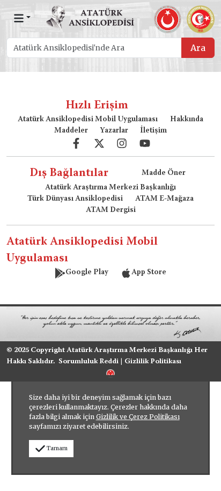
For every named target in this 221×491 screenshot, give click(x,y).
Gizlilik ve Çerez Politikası (138, 417)
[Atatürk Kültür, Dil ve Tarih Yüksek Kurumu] (110, 372)
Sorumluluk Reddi (88, 361)
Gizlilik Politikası (152, 361)
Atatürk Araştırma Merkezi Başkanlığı (110, 188)
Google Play (86, 272)
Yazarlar (114, 131)
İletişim (153, 131)
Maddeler (71, 131)
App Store (148, 272)
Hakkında (186, 119)
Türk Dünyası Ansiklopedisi (75, 199)
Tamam (57, 448)
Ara (197, 47)
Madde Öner (164, 173)
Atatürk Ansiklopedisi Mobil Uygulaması (88, 119)
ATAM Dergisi (111, 210)
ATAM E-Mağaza (164, 199)
